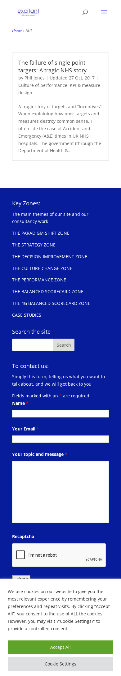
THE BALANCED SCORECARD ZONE (47, 291)
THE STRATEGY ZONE (34, 245)
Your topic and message (39, 454)
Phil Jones (35, 78)
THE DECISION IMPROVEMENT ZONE (49, 256)
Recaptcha (23, 536)
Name (20, 403)
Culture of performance (42, 85)
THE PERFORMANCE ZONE (39, 280)
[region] (60, 627)
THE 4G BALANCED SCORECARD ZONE (51, 303)
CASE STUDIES (26, 315)
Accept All (60, 647)
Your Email (25, 429)
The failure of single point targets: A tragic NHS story (52, 66)
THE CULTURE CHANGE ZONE (42, 268)
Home (17, 30)
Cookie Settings (60, 664)
